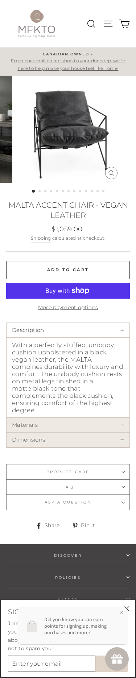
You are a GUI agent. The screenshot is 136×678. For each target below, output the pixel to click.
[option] (68, 61)
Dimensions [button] (68, 439)
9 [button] (81, 192)
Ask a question (68, 502)
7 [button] (69, 192)
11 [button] (92, 192)
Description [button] (68, 330)
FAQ (67, 487)
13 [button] (104, 192)
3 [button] (46, 192)
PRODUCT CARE (68, 471)
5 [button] (57, 192)
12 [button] (98, 192)
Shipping (41, 238)
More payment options (68, 307)
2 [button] (40, 192)
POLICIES (68, 577)
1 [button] (34, 191)
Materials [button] (68, 425)
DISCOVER (68, 555)
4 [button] (52, 192)
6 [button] (63, 192)
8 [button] (75, 192)
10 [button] (86, 192)
